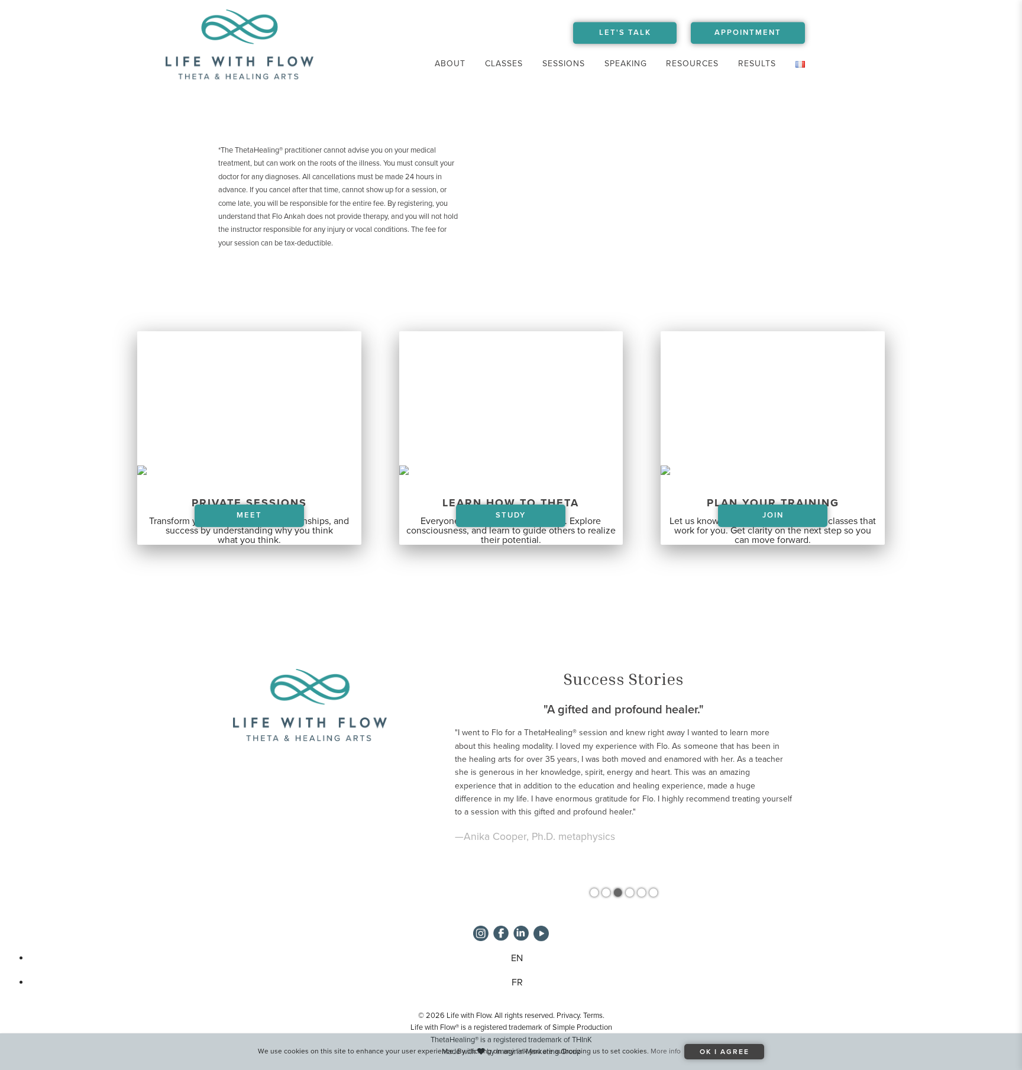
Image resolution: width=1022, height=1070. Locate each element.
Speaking (625, 64)
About (450, 64)
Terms (593, 1015)
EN (517, 958)
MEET (249, 515)
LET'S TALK (625, 32)
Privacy (568, 1015)
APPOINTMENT (747, 32)
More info (666, 1051)
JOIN (773, 515)
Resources (692, 64)
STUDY (511, 515)
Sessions (563, 64)
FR (517, 982)
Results (757, 64)
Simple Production (582, 1027)
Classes (504, 64)
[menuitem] (450, 64)
